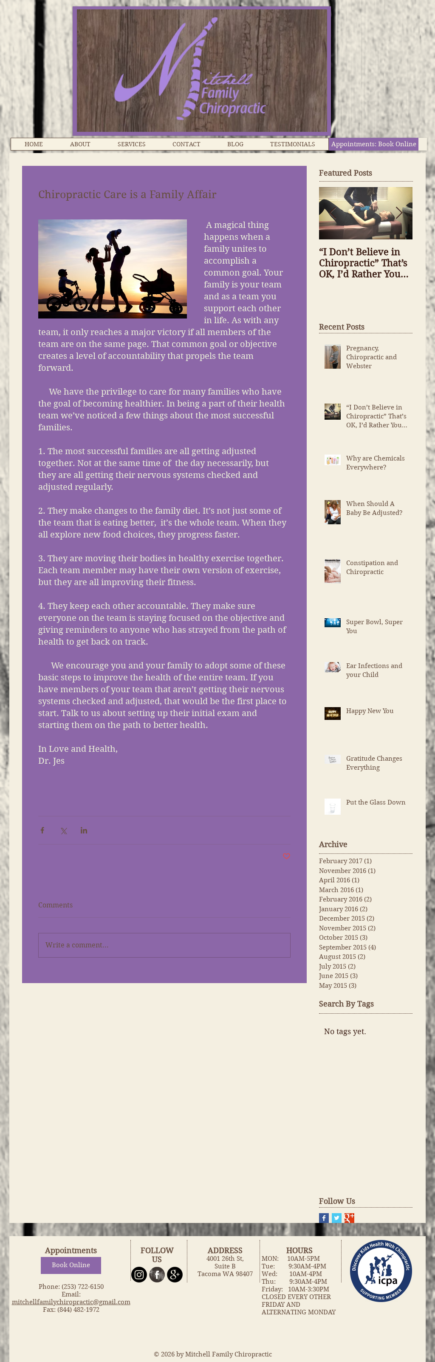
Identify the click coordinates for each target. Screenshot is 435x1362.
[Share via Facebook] (42, 830)
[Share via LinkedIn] (84, 830)
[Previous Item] (332, 213)
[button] (80, 144)
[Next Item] (399, 213)
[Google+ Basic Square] (349, 1218)
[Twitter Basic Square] (337, 1218)
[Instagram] (139, 1274)
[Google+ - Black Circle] (175, 1274)
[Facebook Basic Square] (324, 1218)
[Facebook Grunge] (157, 1274)
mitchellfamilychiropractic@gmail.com (71, 1302)
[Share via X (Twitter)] (63, 830)
